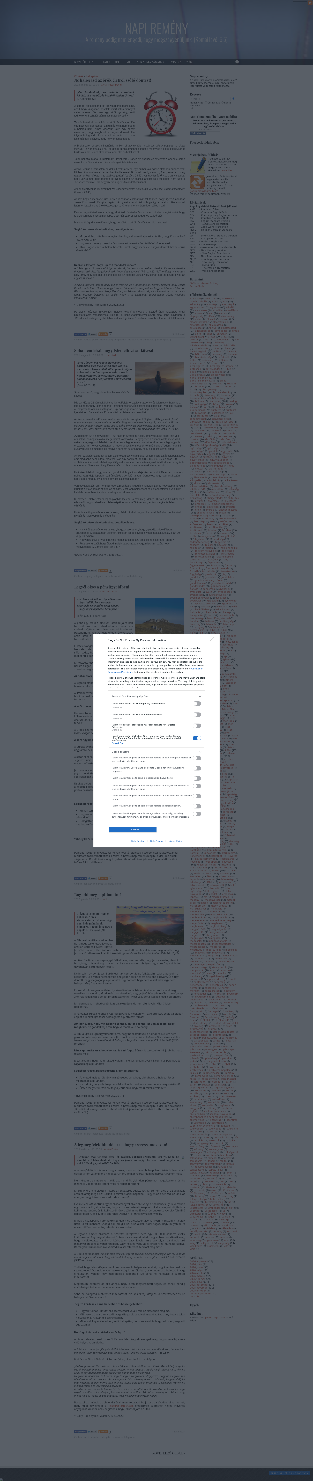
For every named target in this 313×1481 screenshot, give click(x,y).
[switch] (197, 703)
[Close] (213, 640)
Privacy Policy (175, 841)
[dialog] (156, 740)
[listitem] (156, 696)
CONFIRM (133, 829)
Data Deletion (138, 841)
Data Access (156, 841)
